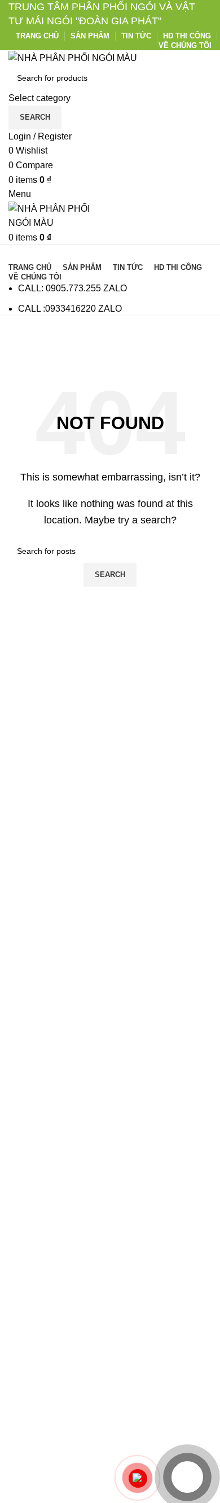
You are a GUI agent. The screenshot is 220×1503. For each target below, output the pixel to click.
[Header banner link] (110, 751)
